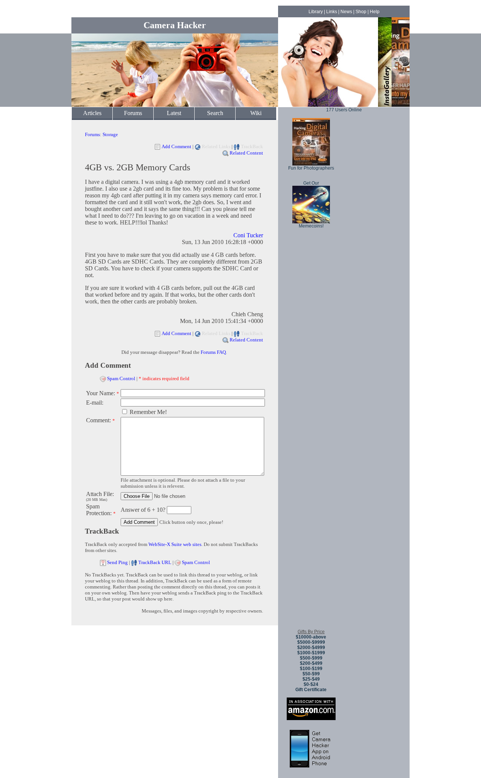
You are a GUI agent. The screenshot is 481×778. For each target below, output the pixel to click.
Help (375, 11)
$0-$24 (311, 684)
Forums (133, 113)
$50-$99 (311, 673)
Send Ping (117, 562)
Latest (174, 113)
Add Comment (176, 146)
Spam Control (121, 378)
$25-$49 (311, 679)
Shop (360, 11)
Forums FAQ (213, 352)
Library (316, 11)
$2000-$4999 (311, 647)
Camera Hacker (175, 25)
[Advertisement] (311, 511)
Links (331, 11)
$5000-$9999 (311, 642)
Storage (110, 134)
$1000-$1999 (311, 652)
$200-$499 (311, 663)
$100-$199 (311, 668)
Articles (92, 113)
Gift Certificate (311, 689)
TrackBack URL (154, 562)
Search (215, 113)
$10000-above (311, 637)
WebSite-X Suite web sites (174, 544)
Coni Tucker (248, 235)
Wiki (256, 113)
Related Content (246, 153)
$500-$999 (311, 658)
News (346, 11)
